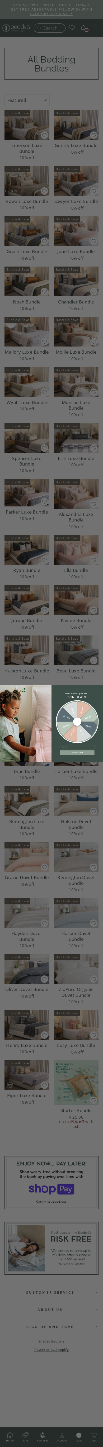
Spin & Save (77, 752)
